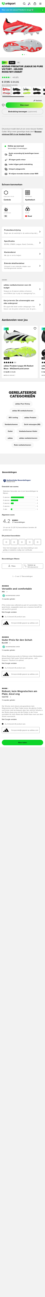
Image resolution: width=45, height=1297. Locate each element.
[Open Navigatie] (40, 3)
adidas (10, 438)
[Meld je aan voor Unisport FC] (29, 3)
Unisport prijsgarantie (17, 169)
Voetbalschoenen (11, 424)
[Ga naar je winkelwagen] (35, 3)
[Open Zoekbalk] (24, 3)
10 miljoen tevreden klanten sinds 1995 (23, 174)
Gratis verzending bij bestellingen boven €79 (24, 154)
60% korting (13, 417)
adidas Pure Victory (22, 404)
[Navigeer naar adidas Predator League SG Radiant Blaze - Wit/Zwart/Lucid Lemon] (26, 90)
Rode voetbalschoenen (22, 445)
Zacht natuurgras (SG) (32, 424)
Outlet (10, 431)
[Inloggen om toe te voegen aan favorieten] (3, 105)
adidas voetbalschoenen (28, 438)
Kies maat (24, 105)
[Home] (8, 3)
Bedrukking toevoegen (22, 112)
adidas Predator (30, 417)
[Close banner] (42, 10)
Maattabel (39, 100)
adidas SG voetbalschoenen (22, 411)
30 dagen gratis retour (17, 159)
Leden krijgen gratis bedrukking (21, 164)
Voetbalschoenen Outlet (28, 431)
